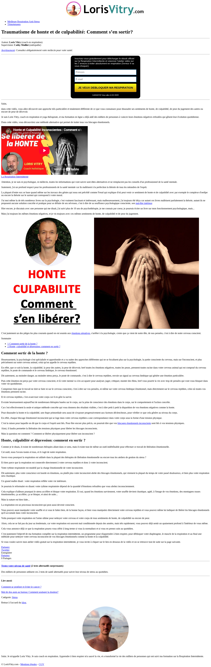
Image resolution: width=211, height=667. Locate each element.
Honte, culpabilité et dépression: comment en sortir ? (33, 346)
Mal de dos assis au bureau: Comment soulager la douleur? (29, 592)
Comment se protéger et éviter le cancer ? (21, 586)
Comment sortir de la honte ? (22, 343)
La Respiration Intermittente (14, 176)
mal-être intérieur (144, 203)
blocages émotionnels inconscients (134, 423)
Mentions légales (28, 664)
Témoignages (14, 24)
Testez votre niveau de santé (15, 566)
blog (24, 602)
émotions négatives (81, 333)
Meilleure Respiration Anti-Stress (23, 21)
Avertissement (8, 50)
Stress (15, 597)
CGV (41, 664)
